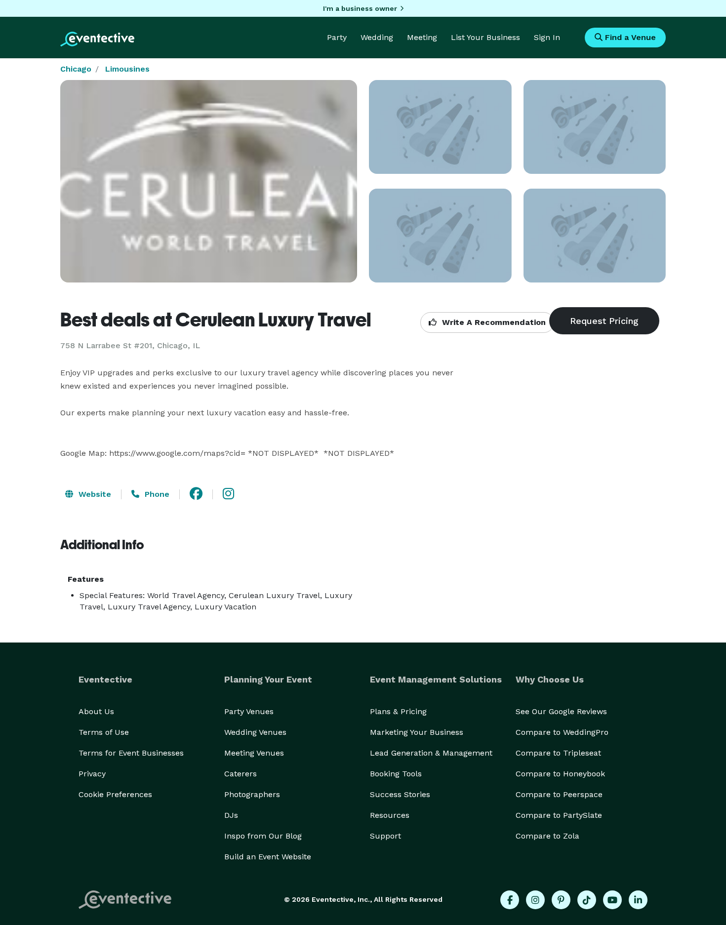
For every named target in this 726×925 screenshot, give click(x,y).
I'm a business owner (360, 8)
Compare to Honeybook (560, 773)
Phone (155, 494)
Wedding (377, 37)
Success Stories (400, 794)
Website (93, 494)
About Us (96, 711)
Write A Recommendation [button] (493, 322)
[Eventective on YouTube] (612, 899)
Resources (389, 815)
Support (385, 836)
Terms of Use (104, 732)
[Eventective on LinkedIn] (638, 899)
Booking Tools (396, 773)
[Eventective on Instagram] (535, 899)
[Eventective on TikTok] (586, 899)
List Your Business (485, 37)
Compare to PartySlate (559, 815)
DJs (231, 815)
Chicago (75, 69)
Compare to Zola (547, 836)
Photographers (252, 794)
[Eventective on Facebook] (509, 899)
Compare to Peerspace (559, 794)
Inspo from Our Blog (263, 836)
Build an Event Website (267, 856)
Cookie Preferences (115, 794)
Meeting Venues (254, 753)
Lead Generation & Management (431, 753)
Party (337, 37)
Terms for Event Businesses (131, 753)
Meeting (422, 37)
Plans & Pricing (398, 711)
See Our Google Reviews (561, 711)
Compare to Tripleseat (558, 753)
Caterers (240, 773)
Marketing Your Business (416, 732)
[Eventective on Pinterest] (561, 899)
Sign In (547, 37)
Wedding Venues (255, 732)
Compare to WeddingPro (562, 732)
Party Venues (249, 711)
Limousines (127, 69)
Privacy (92, 773)
